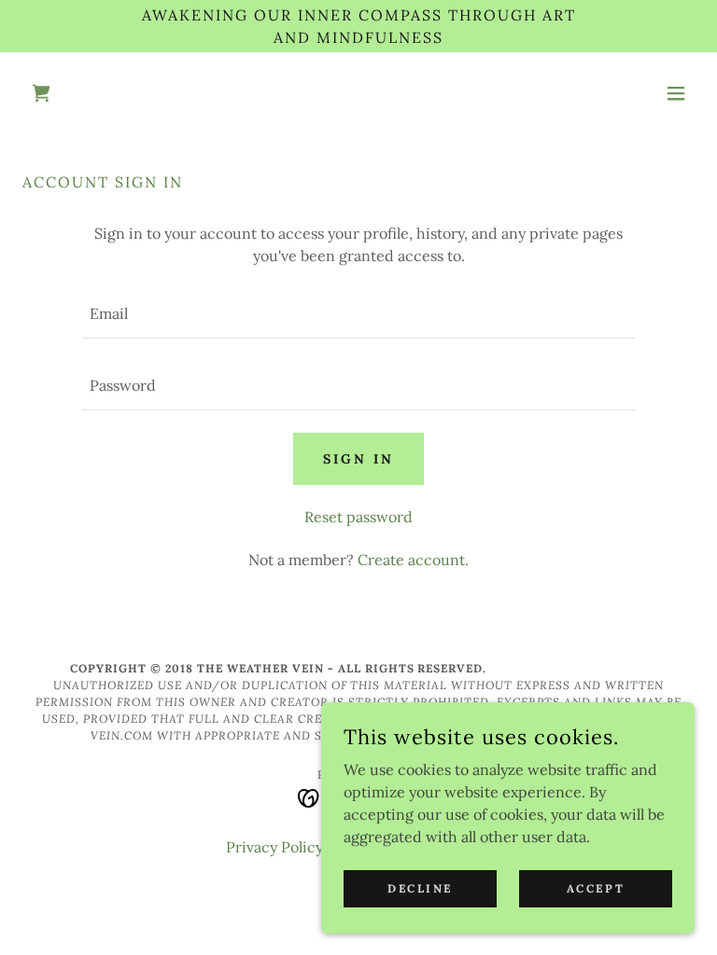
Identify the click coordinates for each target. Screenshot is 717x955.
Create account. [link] (413, 559)
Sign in (358, 458)
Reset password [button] (358, 516)
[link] (41, 93)
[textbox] (358, 314)
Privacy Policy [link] (274, 846)
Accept (596, 888)
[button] (676, 93)
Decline (420, 888)
